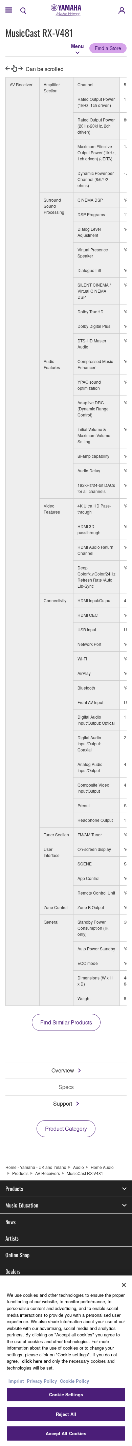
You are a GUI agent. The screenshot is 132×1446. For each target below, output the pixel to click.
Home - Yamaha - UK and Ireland (35, 1167)
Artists (12, 1238)
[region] (66, 1360)
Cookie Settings (66, 1394)
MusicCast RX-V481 (85, 1173)
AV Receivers (47, 1173)
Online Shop (17, 1255)
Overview (62, 1070)
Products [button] (14, 1188)
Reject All (66, 1414)
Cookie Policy (74, 1381)
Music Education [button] (21, 1205)
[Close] (123, 1285)
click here (32, 1361)
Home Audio (102, 1167)
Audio (78, 1167)
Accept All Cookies (66, 1433)
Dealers (12, 1271)
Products (20, 1173)
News (10, 1222)
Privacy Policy (42, 1381)
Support (62, 1103)
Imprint (16, 1381)
